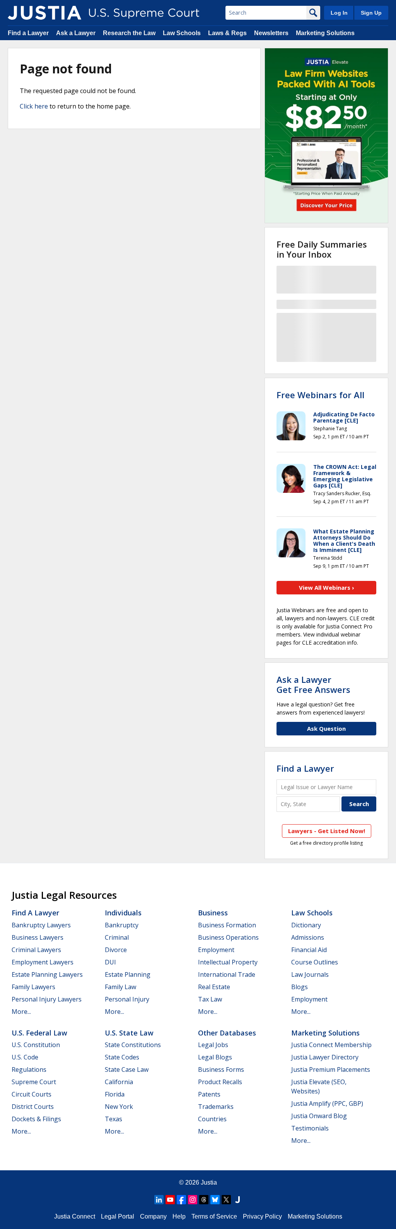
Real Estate (214, 987)
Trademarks (216, 1106)
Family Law (120, 987)
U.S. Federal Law (39, 1032)
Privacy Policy (262, 1216)
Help (179, 1216)
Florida (115, 1094)
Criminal (117, 937)
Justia (209, 1182)
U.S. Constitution (36, 1045)
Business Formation (227, 925)
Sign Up (371, 13)
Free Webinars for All (320, 395)
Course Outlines (314, 962)
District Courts (33, 1106)
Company (153, 1216)
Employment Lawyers (42, 962)
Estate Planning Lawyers (47, 974)
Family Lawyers (33, 987)
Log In (339, 13)
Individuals (123, 912)
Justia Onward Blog (319, 1116)
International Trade (226, 974)
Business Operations (228, 937)
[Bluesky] (215, 1199)
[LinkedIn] (159, 1199)
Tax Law (210, 999)
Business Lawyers (37, 937)
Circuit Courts (31, 1094)
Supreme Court (34, 1082)
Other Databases (227, 1032)
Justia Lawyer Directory (324, 1057)
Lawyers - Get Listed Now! (326, 831)
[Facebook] (181, 1199)
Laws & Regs (227, 33)
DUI (110, 962)
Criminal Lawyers (36, 950)
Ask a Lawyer (76, 33)
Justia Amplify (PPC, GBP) (327, 1103)
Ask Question (326, 728)
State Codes (122, 1057)
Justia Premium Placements (330, 1069)
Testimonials (310, 1128)
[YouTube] (170, 1199)
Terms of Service (214, 1216)
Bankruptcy (121, 925)
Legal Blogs (215, 1057)
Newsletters (271, 33)
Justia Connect (74, 1216)
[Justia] (44, 13)
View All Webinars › (326, 587)
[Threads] (203, 1199)
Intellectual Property (228, 962)
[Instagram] (192, 1199)
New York (119, 1106)
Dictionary (306, 925)
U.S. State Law (129, 1032)
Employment (216, 950)
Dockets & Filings (36, 1119)
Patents (209, 1094)
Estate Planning (127, 974)
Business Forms (221, 1069)
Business (213, 912)
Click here (34, 106)
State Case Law (126, 1069)
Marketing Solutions (325, 33)
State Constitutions (133, 1045)
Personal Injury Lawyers (47, 999)
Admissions (307, 937)
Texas (113, 1119)
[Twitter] (226, 1199)
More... (21, 1011)
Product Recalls (220, 1082)
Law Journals (310, 974)
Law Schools (182, 33)
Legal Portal (117, 1216)
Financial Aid (309, 950)
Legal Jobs (213, 1045)
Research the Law (129, 33)
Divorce (116, 950)
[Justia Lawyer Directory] (237, 1199)
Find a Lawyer (28, 33)
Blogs (299, 987)
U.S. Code (25, 1057)
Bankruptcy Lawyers (41, 925)
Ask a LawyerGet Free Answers (313, 684)
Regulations (29, 1069)
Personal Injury (127, 999)
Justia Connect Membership (331, 1045)
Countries (212, 1119)
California (119, 1082)
